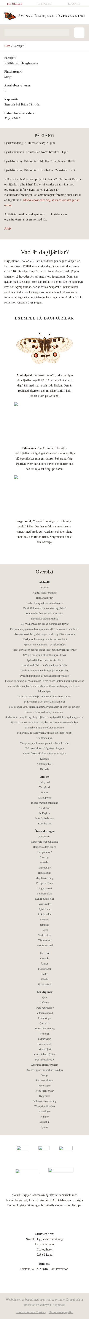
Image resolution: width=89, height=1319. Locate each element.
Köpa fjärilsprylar (44, 1090)
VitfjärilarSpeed (45, 1012)
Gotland (44, 919)
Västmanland (44, 940)
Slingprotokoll (44, 888)
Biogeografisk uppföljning (44, 802)
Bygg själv (44, 1095)
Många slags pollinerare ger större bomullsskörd (44, 743)
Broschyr (44, 857)
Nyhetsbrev (45, 808)
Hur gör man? (44, 852)
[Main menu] (79, 32)
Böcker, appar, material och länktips (44, 1069)
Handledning (44, 872)
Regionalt (44, 1033)
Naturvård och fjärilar (44, 1054)
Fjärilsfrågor (44, 968)
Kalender (44, 758)
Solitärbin (44, 1121)
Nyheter (44, 587)
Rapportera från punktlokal (44, 841)
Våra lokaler (44, 903)
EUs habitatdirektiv (44, 1059)
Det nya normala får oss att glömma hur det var (44, 623)
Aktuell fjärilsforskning (45, 592)
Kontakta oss (44, 823)
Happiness (58, 1305)
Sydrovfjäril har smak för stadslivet (45, 660)
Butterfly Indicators (44, 818)
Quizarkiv (45, 1023)
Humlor (45, 1116)
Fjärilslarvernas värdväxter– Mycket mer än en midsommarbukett (44, 722)
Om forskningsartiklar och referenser (45, 603)
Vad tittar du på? (44, 737)
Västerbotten (44, 935)
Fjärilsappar (44, 1085)
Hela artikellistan (44, 597)
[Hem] (44, 14)
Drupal (70, 1299)
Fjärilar (44, 1127)
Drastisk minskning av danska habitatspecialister (44, 675)
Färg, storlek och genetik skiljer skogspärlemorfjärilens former (44, 649)
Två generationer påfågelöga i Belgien (44, 748)
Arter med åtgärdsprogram (44, 1064)
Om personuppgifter (61, 1312)
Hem (7, 46)
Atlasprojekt (44, 1049)
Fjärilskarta (44, 909)
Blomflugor (45, 1111)
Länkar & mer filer (44, 898)
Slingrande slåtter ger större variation (44, 613)
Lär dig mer (44, 992)
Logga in (74, 3)
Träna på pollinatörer (44, 1106)
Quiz (44, 997)
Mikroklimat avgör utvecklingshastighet (44, 701)
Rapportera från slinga (44, 846)
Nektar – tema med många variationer (44, 712)
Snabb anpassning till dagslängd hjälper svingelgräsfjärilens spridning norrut (44, 717)
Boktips (45, 1075)
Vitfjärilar (44, 1002)
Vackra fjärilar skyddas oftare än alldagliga (44, 753)
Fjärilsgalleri (44, 984)
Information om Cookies (31, 1312)
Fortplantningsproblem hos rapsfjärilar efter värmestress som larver (44, 629)
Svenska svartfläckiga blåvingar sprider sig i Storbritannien (44, 634)
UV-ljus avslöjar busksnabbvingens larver (44, 654)
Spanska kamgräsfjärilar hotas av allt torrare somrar (44, 696)
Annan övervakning (44, 1028)
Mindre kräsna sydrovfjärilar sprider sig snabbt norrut (44, 732)
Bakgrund (45, 782)
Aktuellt (44, 582)
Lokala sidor (44, 914)
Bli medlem (15, 3)
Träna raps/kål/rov (44, 1007)
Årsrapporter (44, 797)
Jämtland (44, 924)
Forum (44, 953)
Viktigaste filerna (44, 883)
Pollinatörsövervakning (44, 1101)
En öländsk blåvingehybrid (44, 618)
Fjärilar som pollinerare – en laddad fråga (44, 644)
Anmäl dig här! (44, 763)
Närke (44, 929)
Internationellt (45, 1044)
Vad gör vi (44, 787)
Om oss (44, 776)
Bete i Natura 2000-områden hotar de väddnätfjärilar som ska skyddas (44, 706)
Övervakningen (45, 831)
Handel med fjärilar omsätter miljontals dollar (45, 665)
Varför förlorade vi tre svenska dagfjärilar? (44, 608)
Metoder (44, 862)
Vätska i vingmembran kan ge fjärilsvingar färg (44, 670)
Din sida (44, 769)
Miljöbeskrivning (44, 878)
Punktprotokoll (44, 893)
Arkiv (7, 228)
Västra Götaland (44, 945)
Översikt (44, 958)
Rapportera (44, 836)
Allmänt (44, 979)
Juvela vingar (44, 1018)
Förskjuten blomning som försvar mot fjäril (44, 639)
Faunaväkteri (44, 1038)
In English (45, 3)
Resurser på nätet (44, 1080)
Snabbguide (44, 867)
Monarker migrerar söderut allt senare (44, 727)
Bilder (44, 974)
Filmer (44, 792)
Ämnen (44, 963)
